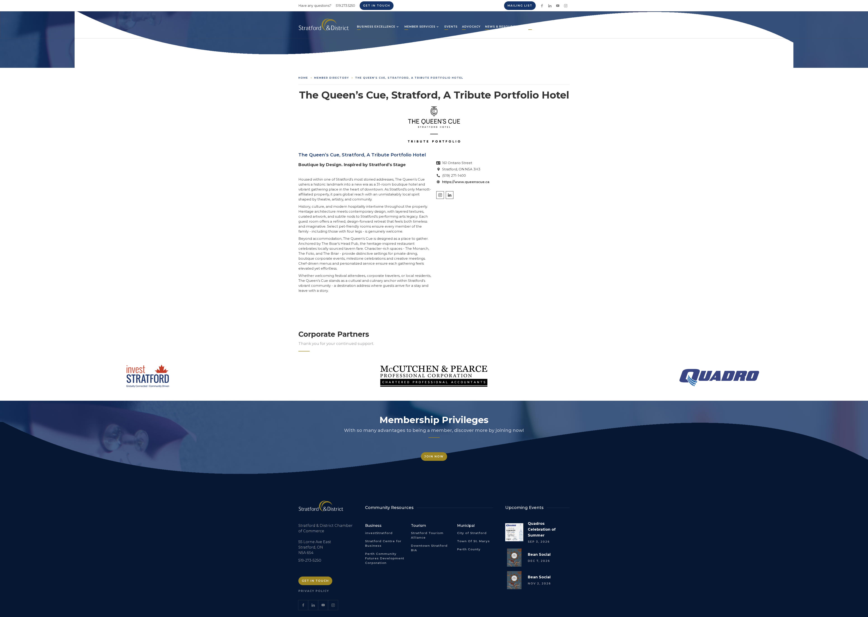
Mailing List (519, 5)
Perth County (469, 549)
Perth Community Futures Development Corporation (384, 558)
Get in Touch (376, 5)
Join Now (434, 456)
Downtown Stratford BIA (429, 548)
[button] (376, 27)
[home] (323, 26)
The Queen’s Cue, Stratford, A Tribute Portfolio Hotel (409, 77)
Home (303, 77)
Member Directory (331, 77)
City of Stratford (472, 533)
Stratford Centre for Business (383, 543)
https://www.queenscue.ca (465, 182)
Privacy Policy (313, 591)
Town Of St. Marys (473, 541)
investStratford (379, 533)
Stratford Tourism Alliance (427, 535)
